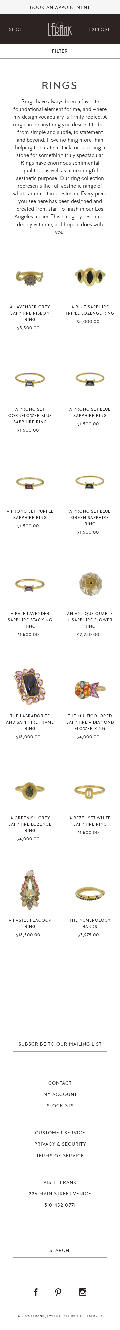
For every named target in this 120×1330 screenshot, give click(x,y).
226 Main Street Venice (60, 1194)
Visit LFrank (60, 1183)
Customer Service (60, 1133)
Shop (16, 29)
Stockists (60, 1106)
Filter (60, 51)
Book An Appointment (60, 8)
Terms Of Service (60, 1156)
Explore (100, 29)
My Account (60, 1095)
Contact (60, 1083)
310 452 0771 (60, 1205)
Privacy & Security (60, 1144)
